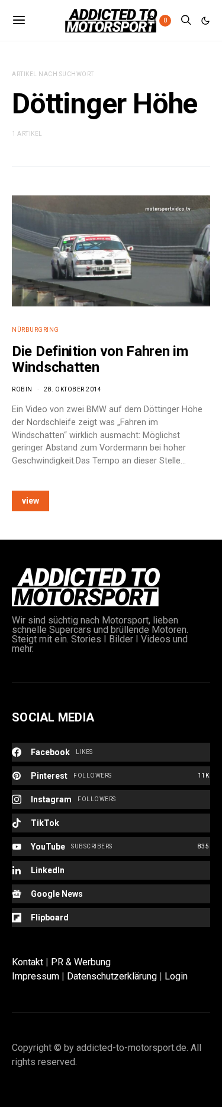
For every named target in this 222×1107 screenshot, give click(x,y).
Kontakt (27, 962)
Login (176, 976)
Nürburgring (35, 329)
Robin (22, 389)
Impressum (35, 976)
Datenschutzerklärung (112, 976)
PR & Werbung (81, 962)
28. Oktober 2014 (72, 389)
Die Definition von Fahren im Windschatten (100, 359)
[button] (205, 20)
